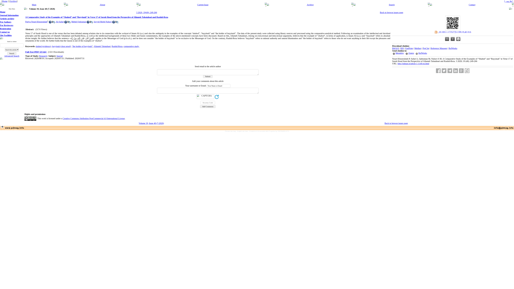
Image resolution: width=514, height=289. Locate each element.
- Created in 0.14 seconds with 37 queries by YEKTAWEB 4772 (268, 131)
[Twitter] (444, 70)
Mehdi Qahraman (78, 22)
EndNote (409, 48)
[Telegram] (449, 70)
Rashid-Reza (117, 46)
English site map (242, 131)
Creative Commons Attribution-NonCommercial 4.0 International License (94, 118)
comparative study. (131, 46)
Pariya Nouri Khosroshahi (36, 22)
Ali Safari (60, 22)
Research (43, 56)
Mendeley (400, 53)
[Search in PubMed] (53, 23)
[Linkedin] (455, 70)
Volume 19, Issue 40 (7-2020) (151, 123)
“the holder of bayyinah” (82, 46)
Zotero (411, 53)
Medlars (417, 48)
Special (59, 56)
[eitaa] (467, 70)
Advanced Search (11, 56)
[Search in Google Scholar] (50, 23)
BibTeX (395, 48)
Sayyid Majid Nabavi (103, 22)
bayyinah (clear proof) (61, 46)
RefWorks (453, 48)
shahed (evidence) (43, 46)
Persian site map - (231, 131)
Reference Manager (439, 48)
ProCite (426, 48)
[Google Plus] (461, 70)
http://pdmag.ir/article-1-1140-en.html (413, 63)
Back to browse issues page (391, 12)
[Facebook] (438, 70)
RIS (402, 48)
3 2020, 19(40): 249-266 (146, 12)
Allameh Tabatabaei (102, 46)
